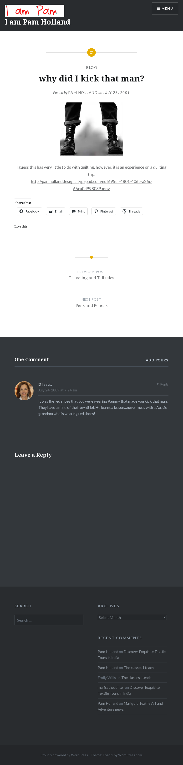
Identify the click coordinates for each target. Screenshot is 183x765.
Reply (164, 384)
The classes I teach (139, 667)
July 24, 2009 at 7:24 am (57, 390)
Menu (167, 8)
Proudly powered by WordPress (64, 755)
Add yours (157, 360)
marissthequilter (111, 687)
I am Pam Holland (37, 22)
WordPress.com (130, 755)
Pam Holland (83, 92)
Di (40, 384)
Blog (91, 67)
